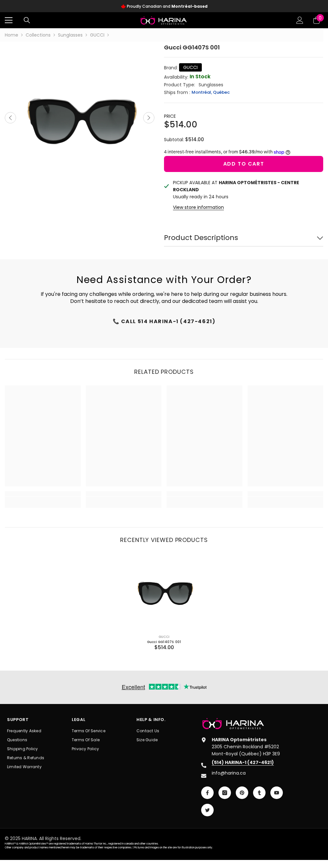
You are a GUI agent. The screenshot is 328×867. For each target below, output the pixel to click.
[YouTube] (276, 792)
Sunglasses (70, 35)
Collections (38, 35)
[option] (164, 6)
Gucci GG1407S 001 (164, 642)
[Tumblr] (259, 792)
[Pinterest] (242, 792)
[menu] (8, 20)
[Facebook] (207, 792)
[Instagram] (224, 792)
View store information (198, 207)
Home (11, 35)
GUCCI (97, 35)
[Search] (27, 20)
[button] (10, 117)
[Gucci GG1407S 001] (164, 592)
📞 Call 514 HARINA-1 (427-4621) (164, 321)
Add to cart (243, 163)
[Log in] (299, 20)
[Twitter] (207, 810)
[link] (43, 499)
